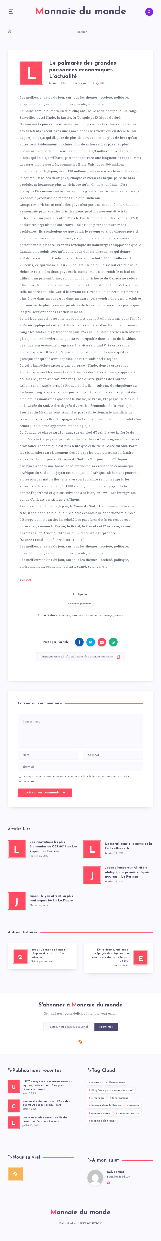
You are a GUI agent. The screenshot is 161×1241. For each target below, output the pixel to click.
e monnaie (98, 1098)
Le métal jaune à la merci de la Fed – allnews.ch (128, 846)
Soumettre (106, 1027)
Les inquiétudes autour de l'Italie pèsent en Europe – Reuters (45, 1119)
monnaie (64, 615)
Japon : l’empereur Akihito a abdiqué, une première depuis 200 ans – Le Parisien (127, 872)
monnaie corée (101, 1113)
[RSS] (80, 1041)
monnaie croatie (128, 1113)
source (25, 579)
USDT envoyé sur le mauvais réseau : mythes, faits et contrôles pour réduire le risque (47, 1085)
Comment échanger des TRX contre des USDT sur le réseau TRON (46, 1103)
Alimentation (116, 1082)
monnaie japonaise (81, 603)
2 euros (96, 1082)
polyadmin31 (116, 1172)
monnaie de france (103, 1120)
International (120, 1098)
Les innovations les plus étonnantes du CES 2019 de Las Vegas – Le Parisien (53, 847)
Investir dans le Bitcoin (106, 1105)
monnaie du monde (84, 615)
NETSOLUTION (91, 1223)
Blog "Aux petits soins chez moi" (112, 1090)
